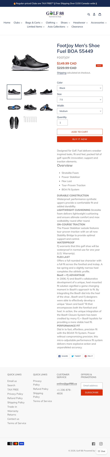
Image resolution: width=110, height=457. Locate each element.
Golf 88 (79, 450)
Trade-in (12, 406)
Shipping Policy (16, 402)
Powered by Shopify (93, 450)
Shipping (61, 72)
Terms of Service (16, 423)
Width (60, 105)
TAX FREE (13, 389)
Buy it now (79, 139)
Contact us (13, 418)
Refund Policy (15, 398)
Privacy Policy (15, 393)
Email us (12, 381)
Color (60, 82)
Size (59, 94)
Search (11, 385)
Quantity (62, 117)
